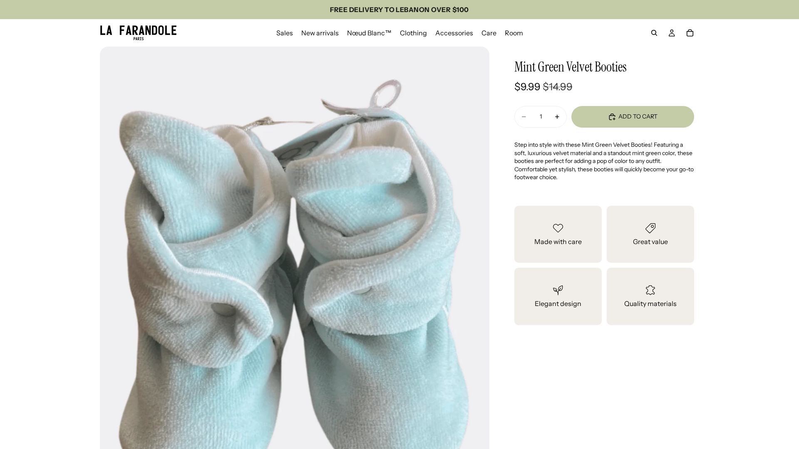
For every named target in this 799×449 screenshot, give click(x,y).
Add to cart (638, 116)
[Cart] (690, 33)
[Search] (654, 33)
